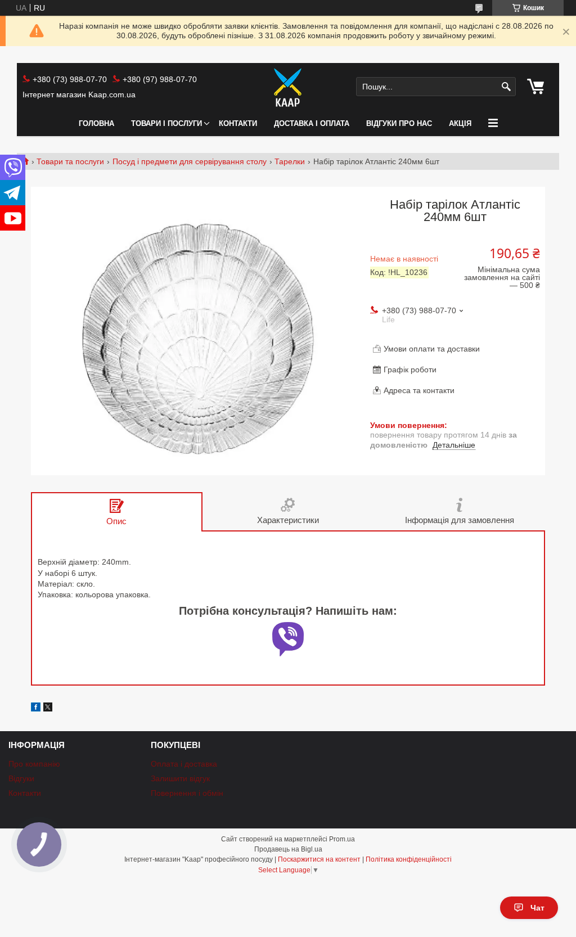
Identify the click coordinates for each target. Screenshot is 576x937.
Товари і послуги (166, 123)
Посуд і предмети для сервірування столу (189, 161)
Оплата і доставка (184, 763)
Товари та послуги (70, 161)
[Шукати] (506, 87)
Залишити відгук (180, 778)
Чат (537, 907)
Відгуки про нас (399, 123)
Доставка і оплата (311, 123)
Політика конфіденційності (409, 859)
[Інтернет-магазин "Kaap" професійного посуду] (288, 87)
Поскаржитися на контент (319, 859)
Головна (96, 123)
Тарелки (289, 161)
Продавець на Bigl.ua (288, 849)
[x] (47, 708)
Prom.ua (342, 839)
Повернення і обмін (187, 793)
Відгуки (21, 778)
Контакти (238, 123)
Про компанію (34, 763)
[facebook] (35, 708)
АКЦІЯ (460, 123)
